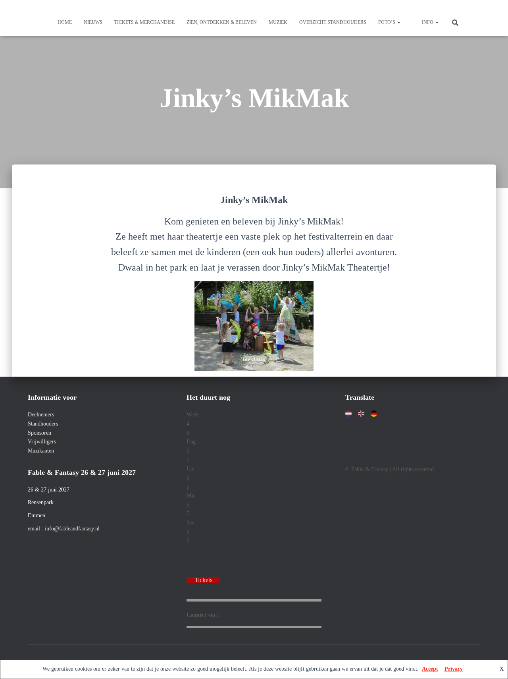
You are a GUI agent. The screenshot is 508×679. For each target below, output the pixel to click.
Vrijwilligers (42, 442)
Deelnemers (41, 415)
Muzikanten (41, 451)
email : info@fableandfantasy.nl (64, 529)
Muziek (278, 22)
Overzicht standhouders (332, 22)
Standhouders (43, 424)
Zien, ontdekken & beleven (222, 22)
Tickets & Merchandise (144, 22)
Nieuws (93, 22)
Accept (430, 669)
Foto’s (387, 22)
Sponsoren (39, 433)
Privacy (453, 669)
